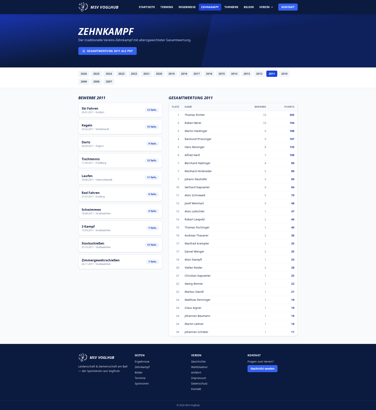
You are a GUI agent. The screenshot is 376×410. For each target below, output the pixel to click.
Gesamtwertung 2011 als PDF (110, 51)
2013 (247, 73)
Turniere (231, 7)
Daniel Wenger (194, 251)
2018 (184, 73)
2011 (272, 73)
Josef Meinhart (194, 203)
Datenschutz (199, 383)
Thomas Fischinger (197, 227)
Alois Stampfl (193, 259)
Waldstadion (199, 367)
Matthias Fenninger (198, 300)
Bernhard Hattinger (198, 163)
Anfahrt (196, 372)
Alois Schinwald (195, 195)
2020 (159, 73)
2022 (134, 73)
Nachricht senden (262, 368)
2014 (234, 73)
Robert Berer (193, 123)
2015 (222, 73)
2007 (109, 81)
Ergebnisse (187, 7)
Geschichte (198, 361)
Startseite (147, 7)
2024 (109, 73)
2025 (96, 73)
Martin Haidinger (196, 131)
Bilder (249, 7)
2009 (84, 81)
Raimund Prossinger (198, 139)
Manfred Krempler (197, 243)
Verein (264, 7)
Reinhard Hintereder (198, 171)
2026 (84, 73)
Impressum (198, 378)
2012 (259, 73)
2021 (146, 73)
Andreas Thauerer (197, 235)
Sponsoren (142, 383)
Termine (166, 7)
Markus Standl (194, 292)
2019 (171, 73)
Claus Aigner (193, 308)
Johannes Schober (196, 332)
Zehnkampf (210, 7)
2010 (284, 73)
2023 (121, 73)
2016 (209, 73)
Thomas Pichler (195, 115)
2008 (96, 81)
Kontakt (288, 7)
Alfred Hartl (192, 155)
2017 (196, 73)
